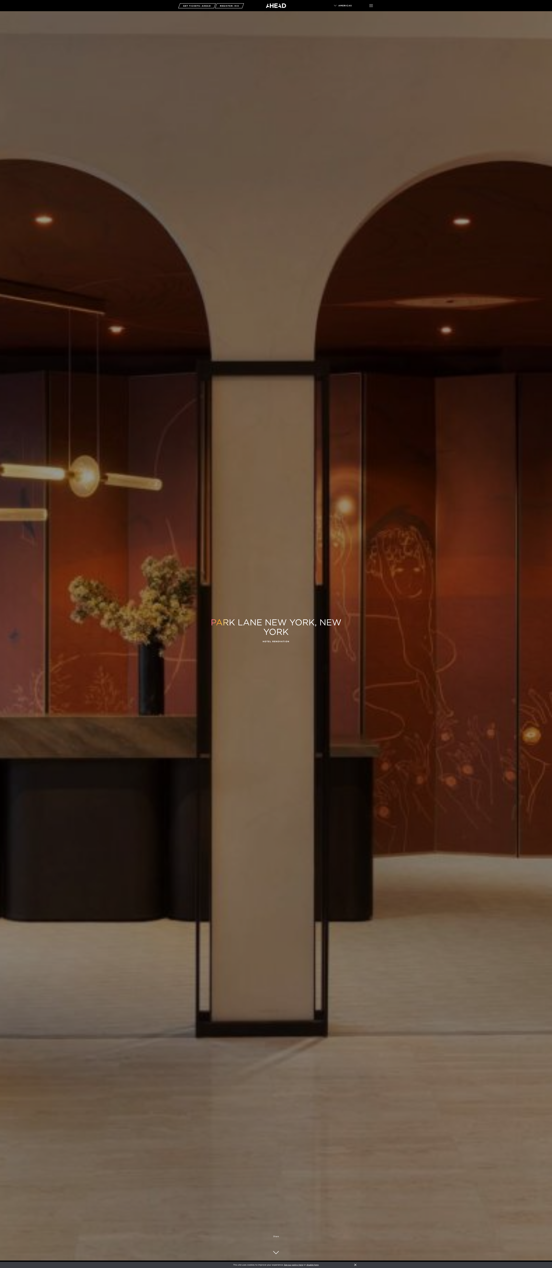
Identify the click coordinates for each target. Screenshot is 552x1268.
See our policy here (293, 1265)
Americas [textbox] (345, 5)
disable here (312, 1265)
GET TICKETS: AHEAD (197, 6)
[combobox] (347, 6)
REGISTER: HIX (229, 6)
